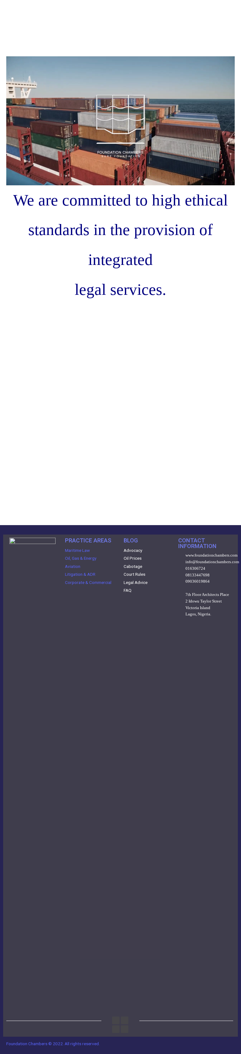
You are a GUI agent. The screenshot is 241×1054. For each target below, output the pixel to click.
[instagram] (116, 1020)
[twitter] (116, 1029)
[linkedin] (124, 1020)
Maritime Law (77, 550)
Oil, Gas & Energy (80, 558)
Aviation (72, 566)
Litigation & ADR (80, 574)
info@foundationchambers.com (212, 561)
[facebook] (124, 1029)
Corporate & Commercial (88, 582)
